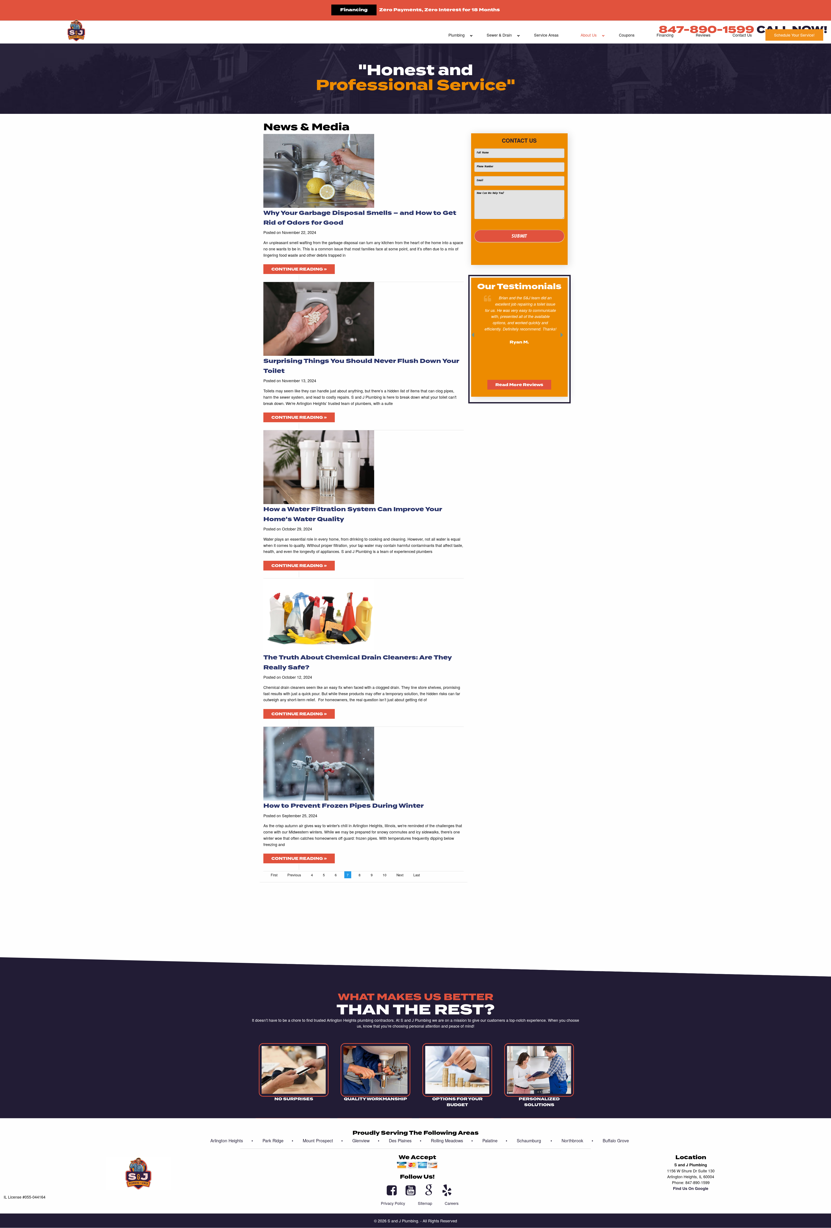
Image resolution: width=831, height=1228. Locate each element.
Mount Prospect (323, 1140)
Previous (294, 874)
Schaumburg (534, 1140)
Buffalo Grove (616, 1140)
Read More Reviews (519, 385)
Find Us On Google (690, 1188)
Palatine (494, 1140)
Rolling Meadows (452, 1140)
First (274, 874)
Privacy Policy (393, 1203)
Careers (452, 1203)
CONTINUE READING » (299, 269)
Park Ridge (278, 1140)
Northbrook (577, 1140)
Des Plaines (405, 1140)
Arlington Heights (231, 1140)
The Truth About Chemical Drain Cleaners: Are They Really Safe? (357, 662)
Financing (354, 9)
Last (416, 874)
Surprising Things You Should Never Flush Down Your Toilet (361, 365)
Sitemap (425, 1203)
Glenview (365, 1140)
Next (399, 874)
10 (385, 874)
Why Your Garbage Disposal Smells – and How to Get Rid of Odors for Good (359, 217)
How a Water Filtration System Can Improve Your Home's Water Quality (352, 514)
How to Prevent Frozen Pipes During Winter (343, 805)
